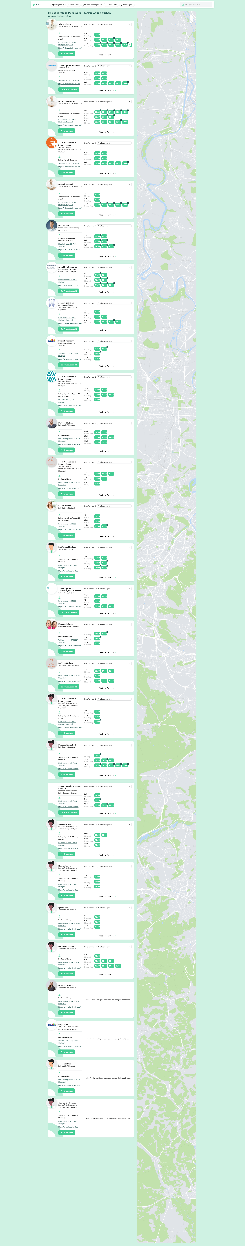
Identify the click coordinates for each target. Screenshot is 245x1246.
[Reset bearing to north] (191, 21)
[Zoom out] (191, 19)
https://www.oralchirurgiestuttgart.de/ (70, 250)
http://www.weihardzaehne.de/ (69, 444)
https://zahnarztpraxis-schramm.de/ (70, 84)
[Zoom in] (191, 16)
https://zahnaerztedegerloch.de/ (70, 48)
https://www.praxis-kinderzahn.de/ (70, 359)
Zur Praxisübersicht (69, 89)
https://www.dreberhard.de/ (68, 571)
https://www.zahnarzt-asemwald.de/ (70, 405)
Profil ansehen (67, 53)
